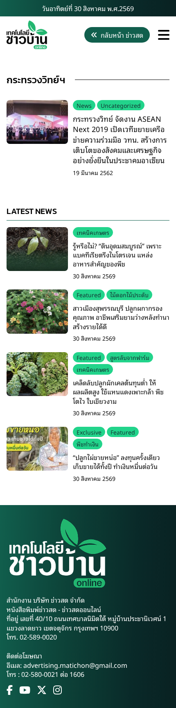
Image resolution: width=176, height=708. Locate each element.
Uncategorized (121, 105)
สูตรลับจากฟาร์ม (129, 357)
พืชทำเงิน (88, 443)
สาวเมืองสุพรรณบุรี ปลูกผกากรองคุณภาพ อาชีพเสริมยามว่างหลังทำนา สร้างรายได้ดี (121, 317)
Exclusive (89, 432)
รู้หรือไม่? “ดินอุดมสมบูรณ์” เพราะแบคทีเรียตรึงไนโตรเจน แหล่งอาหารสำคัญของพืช (117, 254)
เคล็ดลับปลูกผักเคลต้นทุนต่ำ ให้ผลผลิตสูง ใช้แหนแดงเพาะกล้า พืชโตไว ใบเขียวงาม (118, 391)
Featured (89, 294)
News (84, 105)
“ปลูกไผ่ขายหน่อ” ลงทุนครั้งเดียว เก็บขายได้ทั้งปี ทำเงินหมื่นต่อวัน (116, 461)
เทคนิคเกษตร (93, 232)
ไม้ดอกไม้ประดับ (129, 294)
